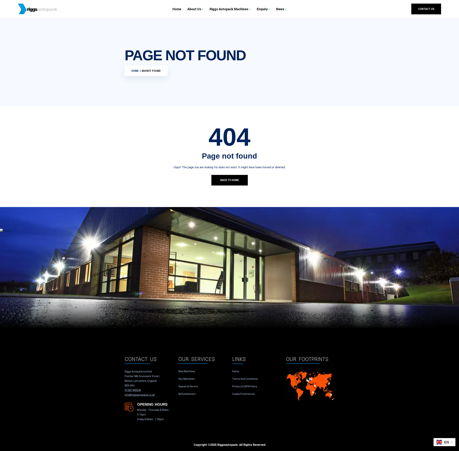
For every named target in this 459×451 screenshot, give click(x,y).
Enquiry (262, 9)
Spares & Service (188, 386)
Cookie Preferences (243, 394)
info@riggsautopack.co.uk (140, 394)
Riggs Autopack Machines (229, 9)
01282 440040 (133, 390)
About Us (194, 9)
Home (176, 9)
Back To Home (229, 180)
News (280, 9)
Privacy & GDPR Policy (244, 386)
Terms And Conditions (245, 378)
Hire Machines (186, 378)
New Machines (186, 371)
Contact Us (426, 9)
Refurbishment (187, 394)
